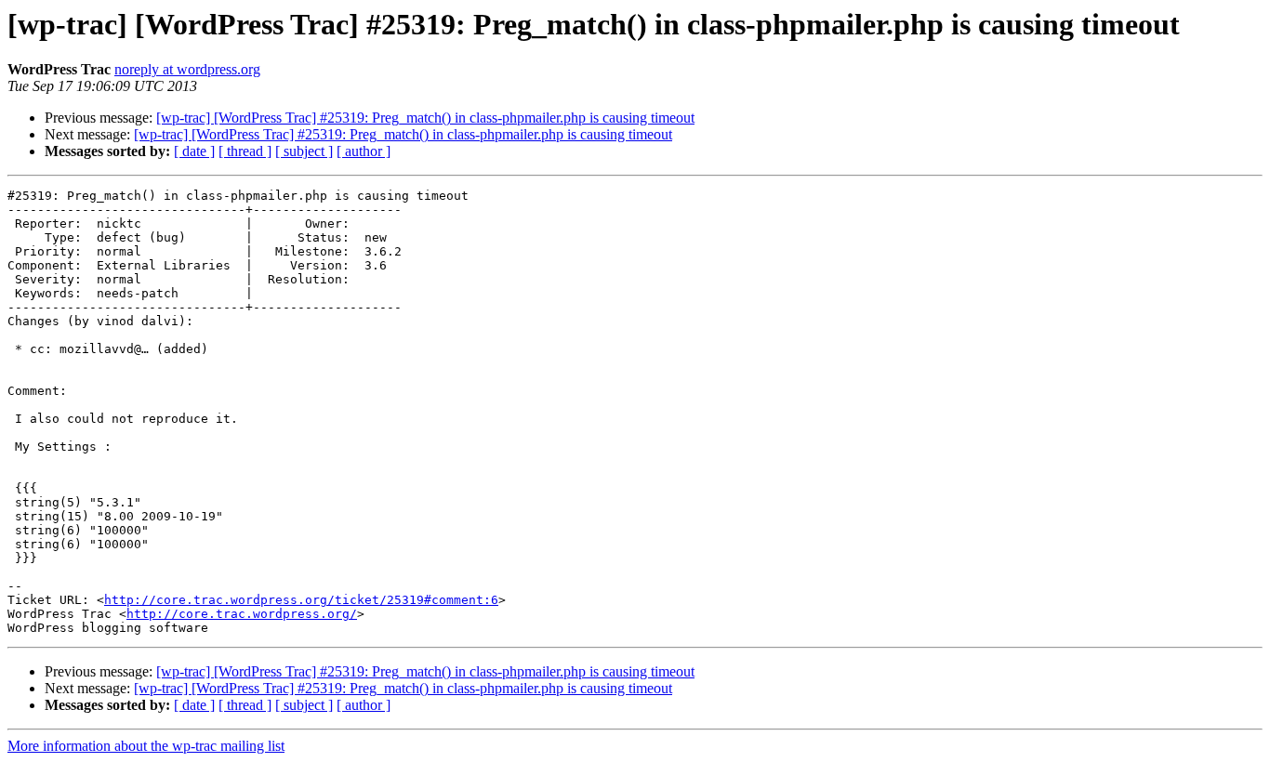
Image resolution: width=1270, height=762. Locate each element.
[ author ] (363, 151)
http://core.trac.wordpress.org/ (241, 614)
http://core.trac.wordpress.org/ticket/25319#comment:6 (301, 600)
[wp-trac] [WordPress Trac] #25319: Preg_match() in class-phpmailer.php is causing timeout (425, 117)
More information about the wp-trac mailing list (145, 746)
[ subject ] (304, 151)
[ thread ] (244, 151)
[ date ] (194, 151)
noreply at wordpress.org (187, 69)
